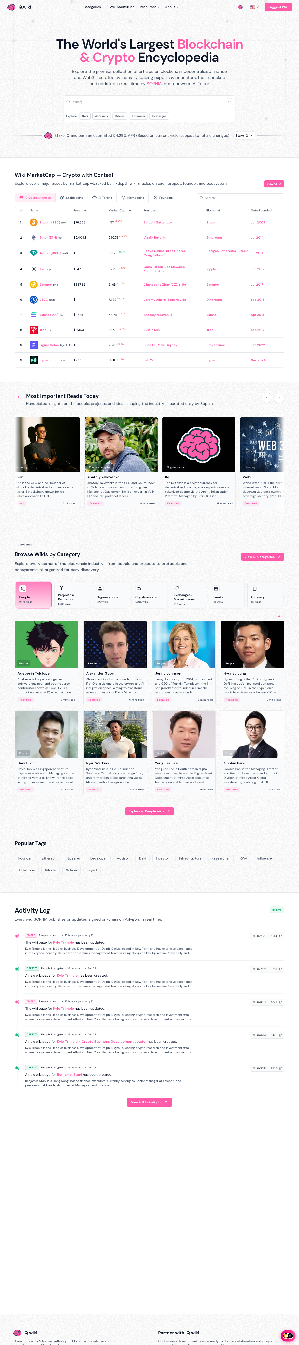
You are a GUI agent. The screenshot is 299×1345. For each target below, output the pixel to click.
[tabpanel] (149, 286)
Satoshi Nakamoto (158, 222)
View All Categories (259, 557)
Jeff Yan (149, 360)
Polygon (212, 251)
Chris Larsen (153, 267)
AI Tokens (101, 116)
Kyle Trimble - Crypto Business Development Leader (102, 1041)
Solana (211, 315)
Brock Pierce (176, 251)
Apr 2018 (257, 315)
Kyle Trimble (63, 942)
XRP (42, 269)
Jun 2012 (257, 269)
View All (272, 184)
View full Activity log (147, 1102)
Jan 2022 (258, 345)
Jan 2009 (258, 222)
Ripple (211, 269)
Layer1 (92, 870)
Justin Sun (152, 330)
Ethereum (138, 116)
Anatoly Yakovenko (158, 315)
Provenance (215, 345)
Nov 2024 (258, 360)
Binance (45, 285)
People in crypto (49, 935)
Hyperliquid (48, 360)
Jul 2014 (257, 237)
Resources (148, 7)
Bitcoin (120, 116)
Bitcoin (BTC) (49, 222)
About (170, 7)
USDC (43, 300)
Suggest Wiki (278, 7)
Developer (98, 858)
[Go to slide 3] (282, 616)
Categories (92, 7)
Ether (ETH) (48, 237)
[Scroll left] (267, 398)
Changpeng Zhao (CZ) (160, 285)
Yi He (182, 285)
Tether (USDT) (50, 253)
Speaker (73, 858)
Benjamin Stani (69, 1074)
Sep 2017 (257, 330)
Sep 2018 (257, 300)
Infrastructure (190, 858)
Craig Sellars (153, 255)
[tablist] (96, 197)
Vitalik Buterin (155, 237)
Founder (25, 858)
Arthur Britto (154, 271)
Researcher (221, 858)
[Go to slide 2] (279, 616)
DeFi (85, 116)
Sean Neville (176, 300)
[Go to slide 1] (275, 616)
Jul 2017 (257, 285)
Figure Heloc (49, 345)
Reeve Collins (154, 251)
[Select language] (254, 7)
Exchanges (159, 116)
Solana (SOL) (48, 315)
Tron (42, 330)
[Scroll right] (279, 398)
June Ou (150, 345)
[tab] (35, 197)
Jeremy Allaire (155, 300)
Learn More (224, 135)
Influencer (265, 858)
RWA (243, 858)
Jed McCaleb (175, 267)
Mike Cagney (167, 345)
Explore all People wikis (146, 811)
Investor (162, 858)
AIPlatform (26, 870)
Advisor (123, 858)
